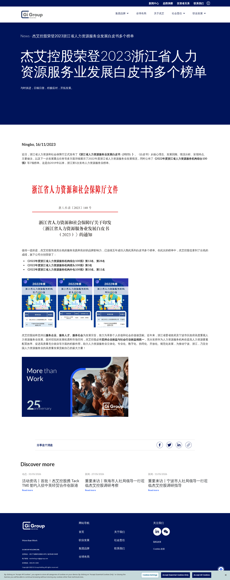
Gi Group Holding (208, 3)
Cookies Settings (150, 575)
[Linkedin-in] (157, 532)
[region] (115, 575)
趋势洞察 (168, 3)
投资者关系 (183, 3)
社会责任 (177, 13)
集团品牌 (120, 13)
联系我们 (199, 3)
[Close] (226, 575)
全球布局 (141, 13)
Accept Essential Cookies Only (176, 575)
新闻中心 (154, 3)
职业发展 (198, 13)
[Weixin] (166, 532)
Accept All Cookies (202, 575)
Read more (27, 490)
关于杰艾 (159, 13)
